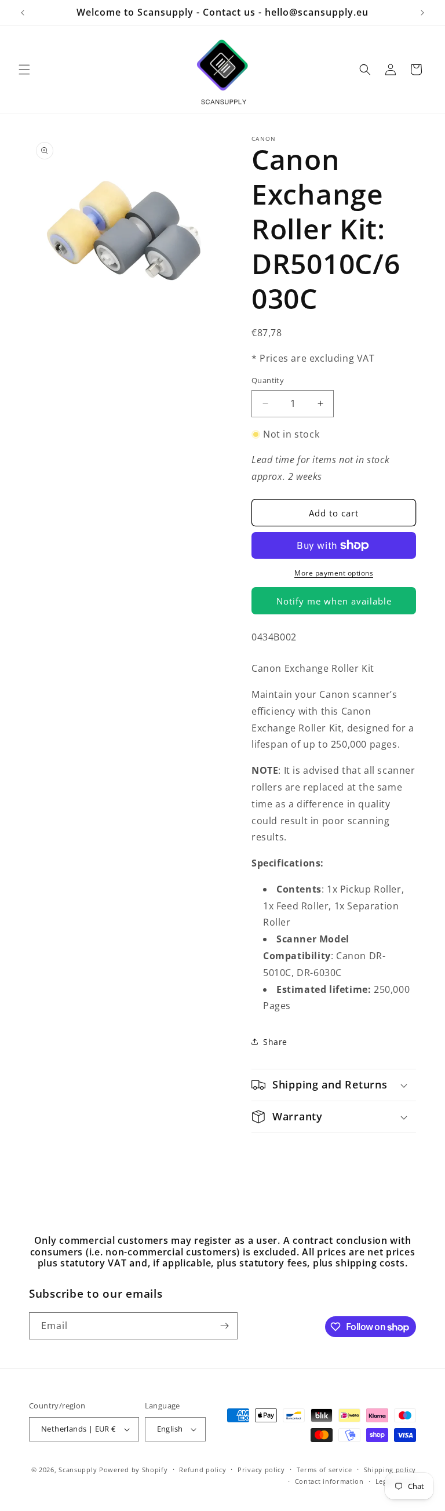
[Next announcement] (422, 13)
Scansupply (78, 1469)
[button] (24, 69)
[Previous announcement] (22, 13)
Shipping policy (390, 1469)
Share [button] (275, 1041)
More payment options (333, 573)
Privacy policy (261, 1469)
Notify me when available (334, 601)
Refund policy (202, 1469)
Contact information (329, 1481)
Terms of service (324, 1469)
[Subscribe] (224, 1325)
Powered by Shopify (133, 1469)
